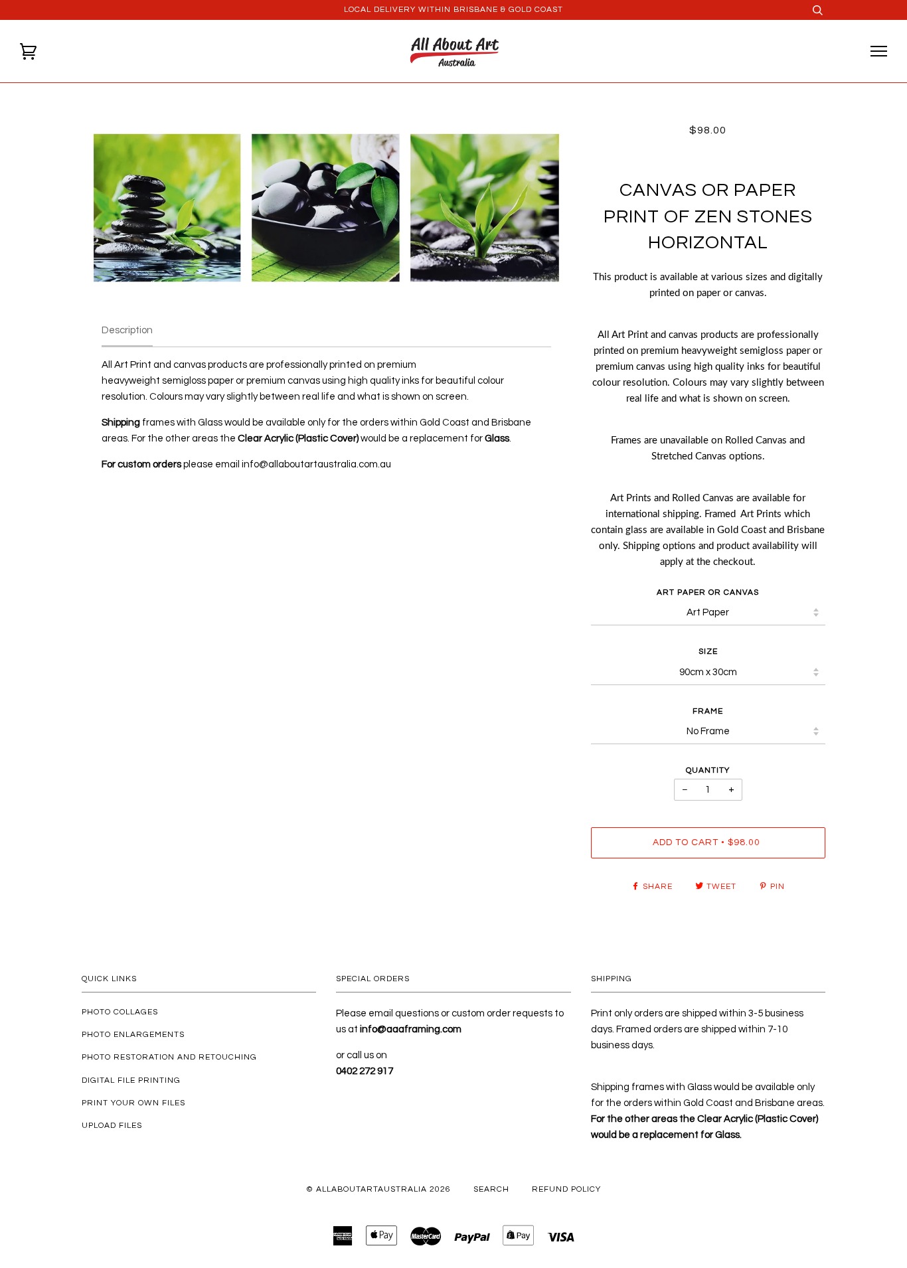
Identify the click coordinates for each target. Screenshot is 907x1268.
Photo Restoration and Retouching (169, 1057)
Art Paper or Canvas (708, 592)
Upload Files (112, 1125)
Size (708, 651)
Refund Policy (566, 1189)
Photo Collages (120, 1012)
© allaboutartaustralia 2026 (378, 1189)
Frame (708, 711)
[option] (326, 208)
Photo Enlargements (133, 1034)
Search (491, 1189)
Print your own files (133, 1103)
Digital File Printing (131, 1080)
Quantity (708, 770)
